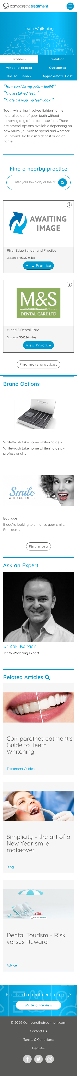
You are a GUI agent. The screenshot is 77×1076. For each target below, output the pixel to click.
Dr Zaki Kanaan (38, 614)
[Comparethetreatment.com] (29, 6)
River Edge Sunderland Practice (38, 237)
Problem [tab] (19, 59)
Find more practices (38, 364)
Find (38, 546)
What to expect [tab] (19, 68)
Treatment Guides (21, 768)
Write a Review (38, 1005)
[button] (71, 6)
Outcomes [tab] (57, 68)
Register (38, 1048)
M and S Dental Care (38, 316)
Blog (10, 867)
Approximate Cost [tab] (58, 76)
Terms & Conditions (38, 1039)
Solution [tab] (58, 59)
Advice (12, 965)
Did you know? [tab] (19, 76)
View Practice (38, 265)
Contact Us (38, 1031)
